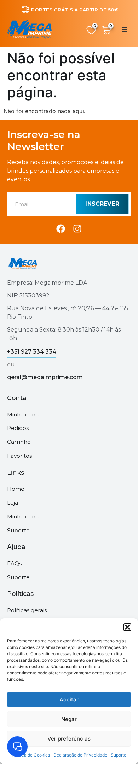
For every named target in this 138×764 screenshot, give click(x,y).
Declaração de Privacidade (80, 755)
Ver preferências (69, 738)
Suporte (118, 755)
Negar (69, 719)
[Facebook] (60, 228)
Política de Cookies (31, 755)
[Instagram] (77, 228)
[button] (127, 627)
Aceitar (69, 699)
